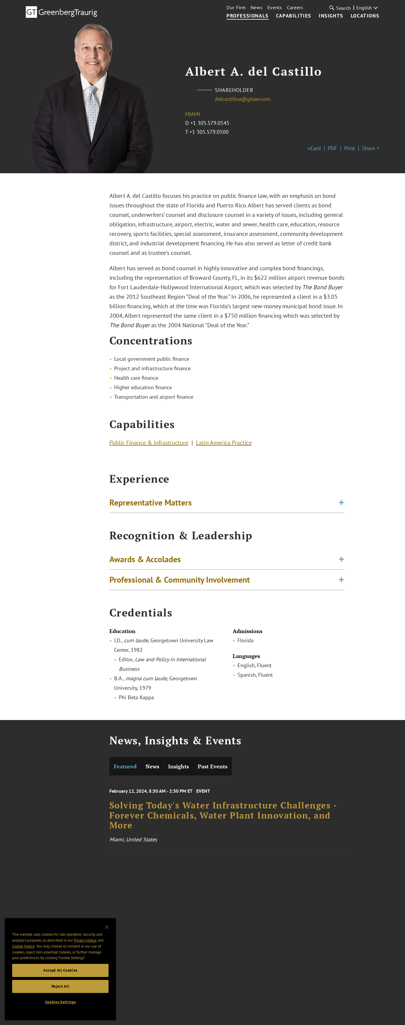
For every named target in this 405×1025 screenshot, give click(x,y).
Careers (295, 7)
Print (349, 148)
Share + (370, 148)
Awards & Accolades (145, 559)
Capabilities (293, 16)
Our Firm (236, 7)
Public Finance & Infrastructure (148, 442)
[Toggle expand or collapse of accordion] (341, 502)
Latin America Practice (224, 442)
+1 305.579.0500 (209, 131)
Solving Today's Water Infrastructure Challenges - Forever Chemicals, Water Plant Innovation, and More (223, 815)
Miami (192, 114)
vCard (314, 148)
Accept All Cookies (60, 970)
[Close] (107, 927)
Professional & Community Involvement (179, 579)
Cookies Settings (60, 1002)
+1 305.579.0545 (209, 123)
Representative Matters (150, 502)
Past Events (212, 766)
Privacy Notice (85, 940)
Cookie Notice (23, 946)
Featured (125, 766)
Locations (365, 16)
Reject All (60, 986)
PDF (332, 148)
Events (274, 7)
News (257, 7)
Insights (331, 16)
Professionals (248, 16)
